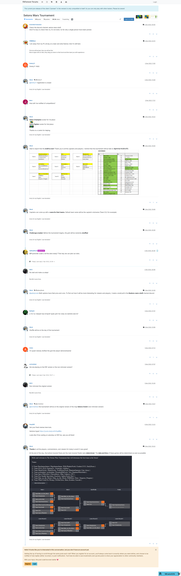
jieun (30, 100)
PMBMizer (32, 41)
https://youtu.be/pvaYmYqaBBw (50, 431)
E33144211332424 (35, 24)
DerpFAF (32, 424)
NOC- (31, 269)
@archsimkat (39, 404)
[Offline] (26, 26)
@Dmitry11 (38, 80)
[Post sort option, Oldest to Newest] (120, 19)
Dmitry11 (32, 63)
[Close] (155, 550)
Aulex (31, 348)
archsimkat (32, 364)
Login (34, 564)
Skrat (31, 80)
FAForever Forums (30, 2)
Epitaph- (32, 311)
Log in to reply (129, 19)
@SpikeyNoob (39, 290)
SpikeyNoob (33, 250)
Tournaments (29, 19)
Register (28, 564)
